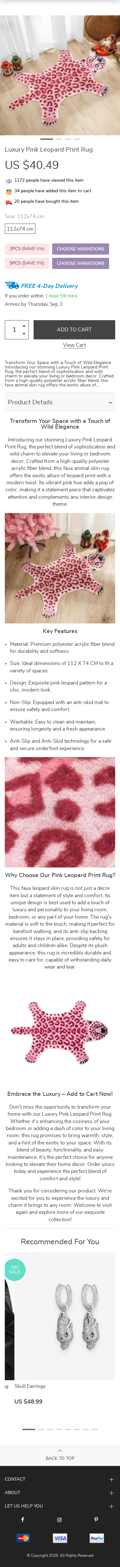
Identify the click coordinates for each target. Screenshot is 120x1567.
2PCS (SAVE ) (27, 249)
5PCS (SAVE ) (27, 263)
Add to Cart (74, 329)
